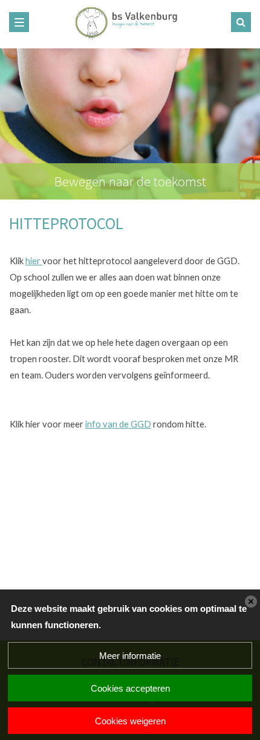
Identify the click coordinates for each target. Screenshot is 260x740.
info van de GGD (118, 424)
